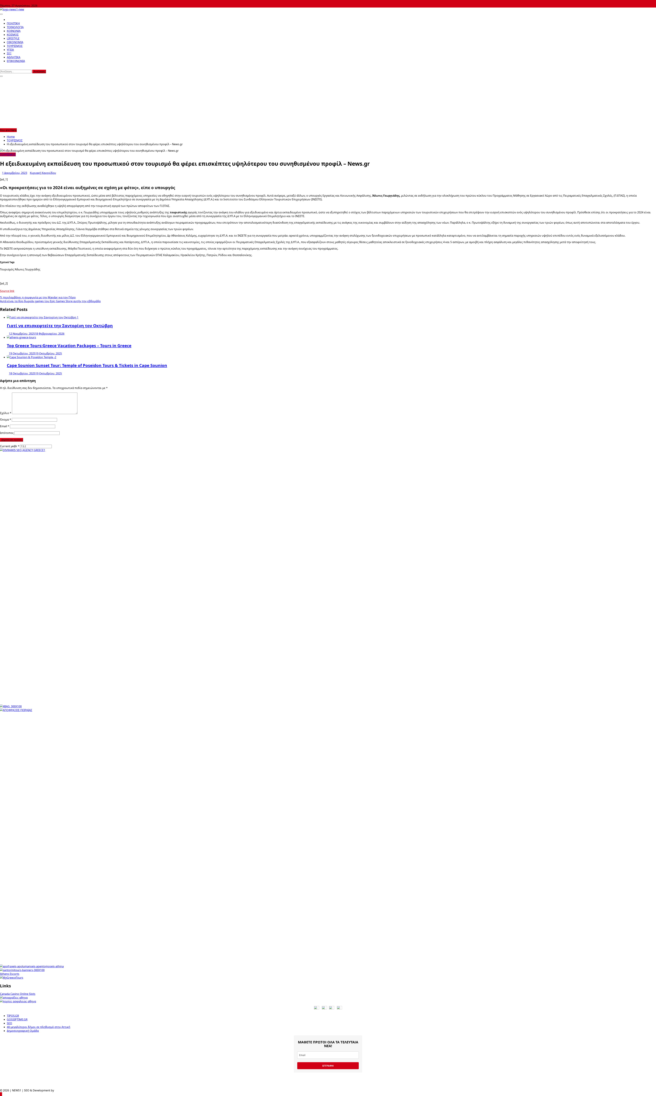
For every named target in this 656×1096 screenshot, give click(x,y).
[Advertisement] (328, 103)
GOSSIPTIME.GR (17, 1019)
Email (4, 426)
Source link (7, 291)
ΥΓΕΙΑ (10, 50)
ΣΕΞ (9, 53)
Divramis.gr (62, 1090)
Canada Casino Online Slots (17, 994)
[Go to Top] (1, 1094)
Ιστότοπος (7, 433)
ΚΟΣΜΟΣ (13, 35)
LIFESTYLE (13, 38)
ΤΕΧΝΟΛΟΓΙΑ (15, 27)
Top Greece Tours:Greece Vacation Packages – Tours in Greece (69, 345)
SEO (9, 1023)
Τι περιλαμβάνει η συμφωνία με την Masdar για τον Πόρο (38, 297)
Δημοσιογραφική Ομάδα (23, 1031)
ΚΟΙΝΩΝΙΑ (13, 31)
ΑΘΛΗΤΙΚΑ (13, 57)
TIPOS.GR (13, 1016)
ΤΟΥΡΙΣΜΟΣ (15, 46)
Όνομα (5, 419)
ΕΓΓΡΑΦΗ (328, 1065)
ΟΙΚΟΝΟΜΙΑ (15, 42)
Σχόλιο (5, 413)
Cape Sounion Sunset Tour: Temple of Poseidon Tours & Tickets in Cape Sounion (87, 365)
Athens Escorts (9, 974)
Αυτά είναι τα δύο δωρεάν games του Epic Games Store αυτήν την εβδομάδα (50, 301)
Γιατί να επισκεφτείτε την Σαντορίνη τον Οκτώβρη (60, 325)
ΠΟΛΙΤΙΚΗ (13, 23)
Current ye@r (9, 446)
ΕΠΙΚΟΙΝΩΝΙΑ (16, 61)
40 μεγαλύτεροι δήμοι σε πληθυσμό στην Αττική (38, 1027)
